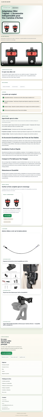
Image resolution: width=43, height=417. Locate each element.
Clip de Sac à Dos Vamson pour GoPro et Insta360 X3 (15, 292)
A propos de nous (5, 367)
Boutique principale (5, 364)
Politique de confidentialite (7, 383)
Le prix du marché (5, 1)
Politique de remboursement (7, 385)
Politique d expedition (6, 387)
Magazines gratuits (5, 373)
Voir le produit (7, 215)
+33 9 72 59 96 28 (5, 401)
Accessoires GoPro (7, 7)
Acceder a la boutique (6, 353)
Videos (3, 371)
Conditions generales (6, 381)
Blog (3, 369)
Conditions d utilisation (6, 390)
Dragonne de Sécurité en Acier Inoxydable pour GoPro (15, 261)
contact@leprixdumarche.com (7, 405)
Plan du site (4, 392)
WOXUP (26, 415)
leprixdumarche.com (5, 408)
